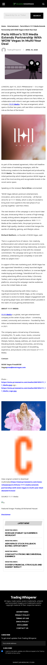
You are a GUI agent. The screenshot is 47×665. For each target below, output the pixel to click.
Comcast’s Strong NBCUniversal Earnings (23, 555)
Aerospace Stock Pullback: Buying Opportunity (20, 545)
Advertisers (22, 612)
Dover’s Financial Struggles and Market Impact (23, 566)
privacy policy (16, 653)
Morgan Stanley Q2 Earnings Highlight (21, 534)
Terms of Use (22, 618)
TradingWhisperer (14, 50)
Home (3, 26)
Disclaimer (6, 514)
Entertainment (13, 26)
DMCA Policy (22, 622)
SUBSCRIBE (7, 648)
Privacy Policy (22, 615)
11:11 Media (14, 104)
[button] (3, 3)
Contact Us (22, 628)
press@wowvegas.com (16, 367)
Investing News (11, 530)
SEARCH (37, 16)
